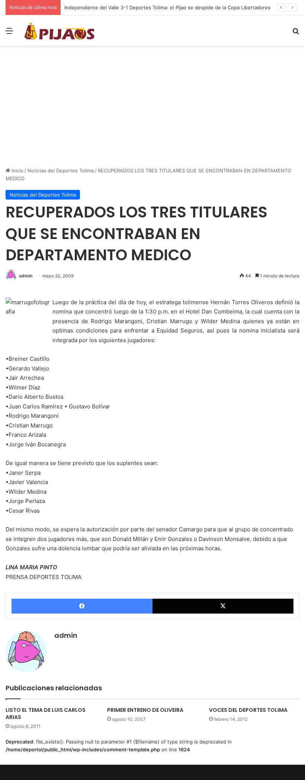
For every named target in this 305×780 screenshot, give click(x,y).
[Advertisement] (152, 109)
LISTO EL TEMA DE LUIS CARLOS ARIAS (46, 713)
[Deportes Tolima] (59, 30)
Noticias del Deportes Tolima (61, 170)
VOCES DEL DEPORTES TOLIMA (248, 710)
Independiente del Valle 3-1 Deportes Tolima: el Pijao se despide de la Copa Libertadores (167, 7)
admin (25, 275)
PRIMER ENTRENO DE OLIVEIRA (145, 710)
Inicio (16, 170)
